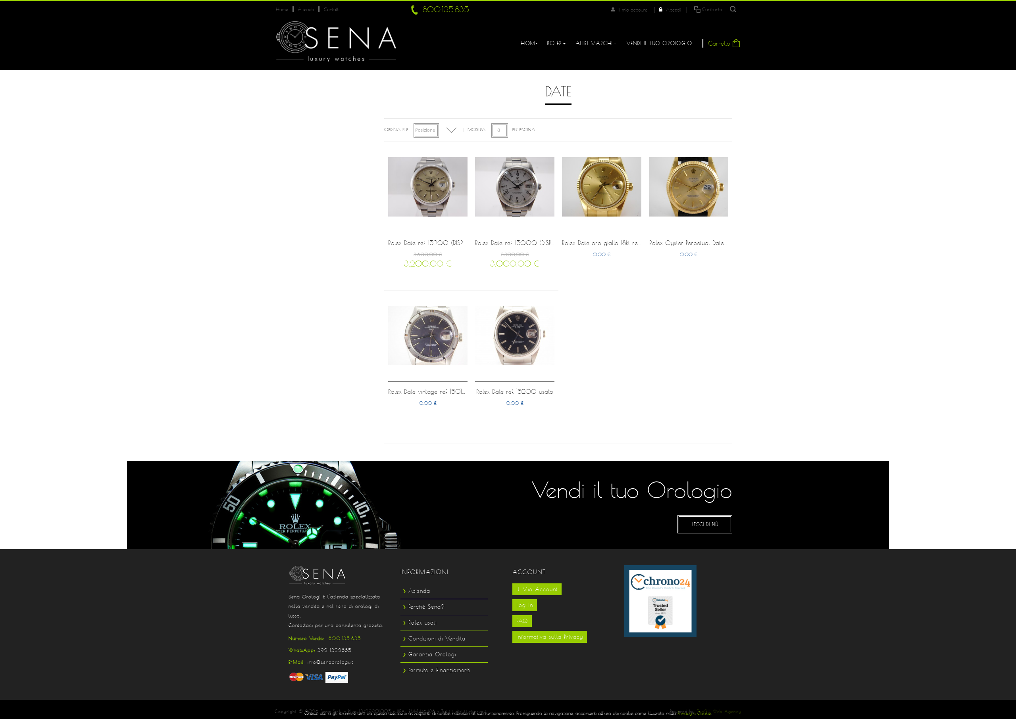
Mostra (477, 129)
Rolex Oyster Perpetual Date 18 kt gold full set (710, 243)
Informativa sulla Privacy (549, 637)
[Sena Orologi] (336, 41)
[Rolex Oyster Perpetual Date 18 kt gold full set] (689, 187)
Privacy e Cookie (694, 713)
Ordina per (396, 129)
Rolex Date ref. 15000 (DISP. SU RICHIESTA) (533, 243)
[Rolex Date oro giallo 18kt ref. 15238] (601, 187)
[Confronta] (460, 225)
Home (282, 9)
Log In (524, 605)
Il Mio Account (537, 589)
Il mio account (632, 10)
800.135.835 (446, 9)
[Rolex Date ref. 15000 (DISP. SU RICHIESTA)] (514, 187)
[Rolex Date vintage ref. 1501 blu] (428, 335)
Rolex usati (422, 622)
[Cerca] (733, 9)
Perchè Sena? (426, 607)
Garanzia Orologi (432, 654)
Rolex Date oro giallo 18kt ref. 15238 (610, 243)
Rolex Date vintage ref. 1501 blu (430, 391)
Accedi (673, 10)
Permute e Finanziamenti (439, 670)
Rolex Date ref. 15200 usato (514, 391)
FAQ (522, 621)
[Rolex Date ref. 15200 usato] (514, 335)
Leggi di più (705, 524)
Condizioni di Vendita (437, 638)
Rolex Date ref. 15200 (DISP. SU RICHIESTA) (445, 243)
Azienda (306, 9)
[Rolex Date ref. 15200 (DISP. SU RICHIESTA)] (428, 187)
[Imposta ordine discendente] (451, 130)
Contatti (331, 9)
